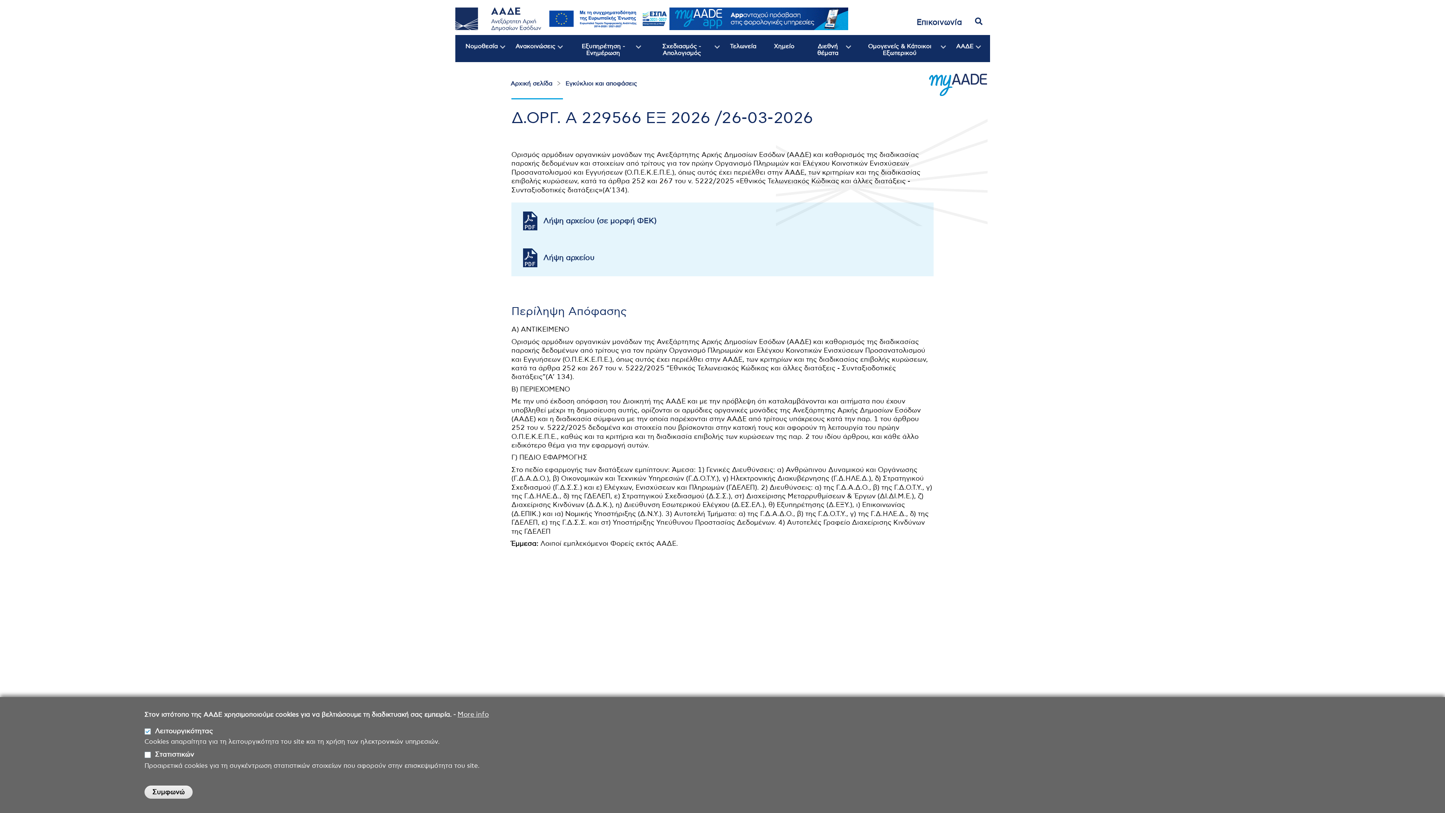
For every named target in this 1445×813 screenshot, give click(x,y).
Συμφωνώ (168, 792)
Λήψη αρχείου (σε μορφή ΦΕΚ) (600, 221)
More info (473, 714)
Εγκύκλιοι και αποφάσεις (601, 84)
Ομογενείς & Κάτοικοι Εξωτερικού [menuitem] (891, 52)
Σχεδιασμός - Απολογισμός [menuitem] (671, 52)
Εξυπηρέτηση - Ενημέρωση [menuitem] (594, 52)
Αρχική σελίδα (531, 84)
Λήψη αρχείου (569, 258)
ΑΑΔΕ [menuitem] (959, 52)
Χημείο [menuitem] (784, 46)
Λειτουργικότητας (184, 731)
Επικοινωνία (939, 22)
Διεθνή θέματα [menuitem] (820, 52)
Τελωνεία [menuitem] (743, 46)
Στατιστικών (174, 755)
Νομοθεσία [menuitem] (476, 52)
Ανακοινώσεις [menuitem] (530, 52)
